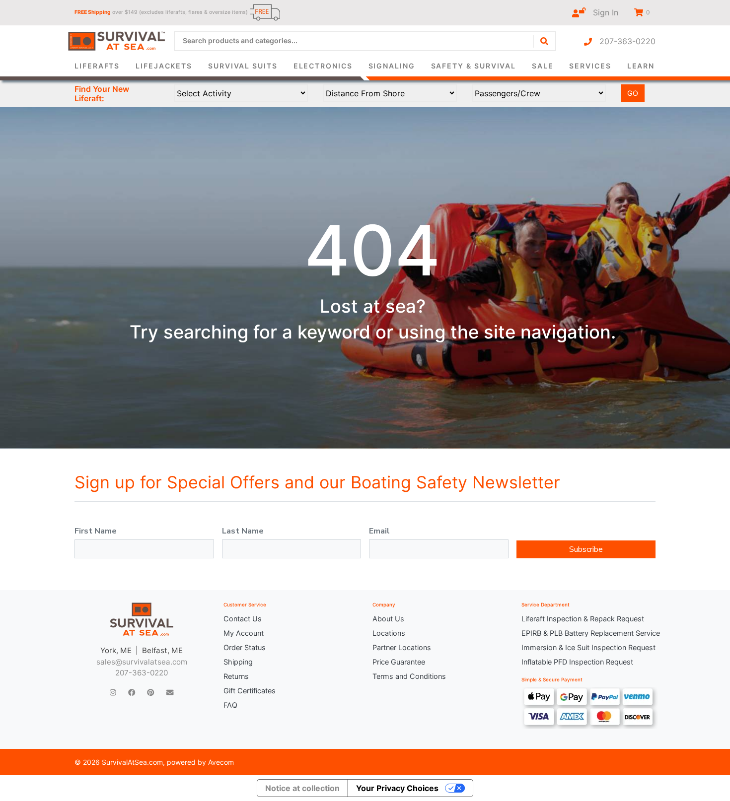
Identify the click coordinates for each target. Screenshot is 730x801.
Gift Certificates (249, 690)
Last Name (243, 531)
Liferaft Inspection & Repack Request (582, 618)
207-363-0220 (624, 41)
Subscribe (586, 549)
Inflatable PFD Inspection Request (577, 662)
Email (379, 531)
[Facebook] (131, 692)
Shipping (238, 662)
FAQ (230, 705)
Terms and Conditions (409, 676)
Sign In (601, 12)
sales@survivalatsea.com (141, 662)
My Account (243, 633)
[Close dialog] (501, 22)
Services (590, 66)
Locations (388, 633)
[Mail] (169, 692)
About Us (388, 618)
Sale (543, 66)
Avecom (221, 762)
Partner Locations (401, 647)
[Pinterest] (150, 692)
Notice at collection (302, 788)
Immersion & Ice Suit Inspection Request (588, 647)
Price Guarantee (398, 662)
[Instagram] (113, 692)
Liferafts (97, 66)
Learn (641, 66)
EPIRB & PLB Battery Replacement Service (588, 633)
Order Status (244, 647)
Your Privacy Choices (397, 788)
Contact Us (242, 618)
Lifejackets (164, 66)
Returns (236, 676)
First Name (95, 531)
